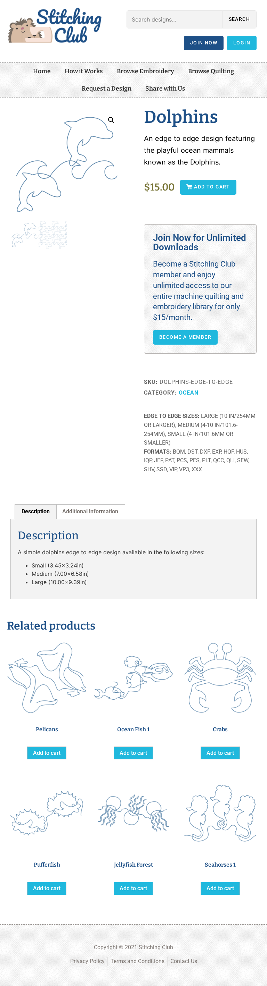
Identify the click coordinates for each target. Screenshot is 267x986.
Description (36, 511)
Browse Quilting (211, 71)
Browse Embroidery (145, 71)
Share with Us (165, 88)
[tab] (36, 512)
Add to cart (46, 753)
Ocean (189, 392)
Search (239, 19)
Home (42, 71)
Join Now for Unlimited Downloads (199, 242)
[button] (111, 120)
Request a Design (106, 88)
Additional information (90, 511)
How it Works (84, 71)
